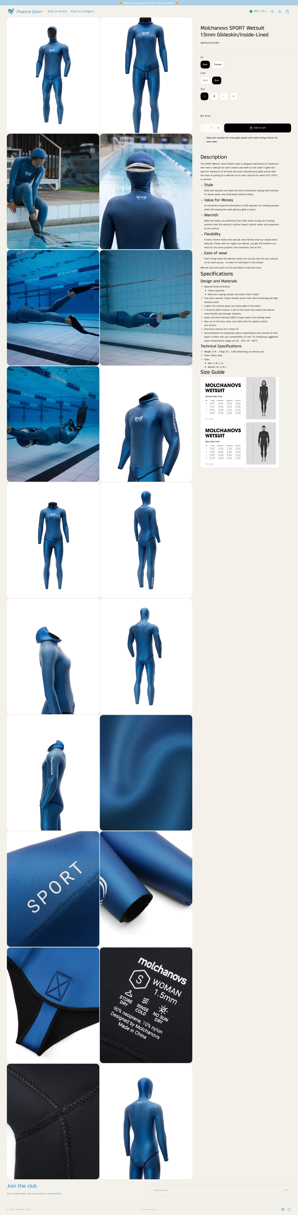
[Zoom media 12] (146, 656)
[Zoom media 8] (146, 424)
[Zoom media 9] (53, 540)
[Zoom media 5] (53, 308)
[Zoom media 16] (146, 889)
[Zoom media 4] (146, 191)
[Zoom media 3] (53, 191)
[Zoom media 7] (53, 424)
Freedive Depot (23, 1209)
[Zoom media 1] (53, 75)
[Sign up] (286, 1190)
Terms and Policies (149, 1209)
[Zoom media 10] (146, 540)
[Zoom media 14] (146, 773)
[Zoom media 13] (53, 773)
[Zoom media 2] (146, 75)
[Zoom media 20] (146, 1121)
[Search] (272, 11)
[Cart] (287, 11)
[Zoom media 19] (53, 1121)
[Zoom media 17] (53, 1005)
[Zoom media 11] (53, 656)
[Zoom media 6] (146, 308)
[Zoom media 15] (53, 889)
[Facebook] (283, 1209)
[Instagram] (289, 1209)
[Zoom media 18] (146, 1005)
